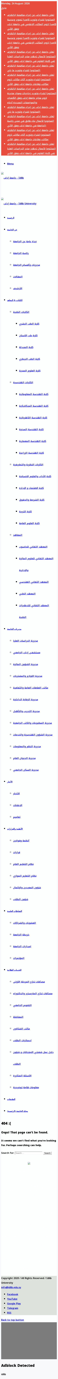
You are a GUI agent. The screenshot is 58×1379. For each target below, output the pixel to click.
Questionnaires (11, 1236)
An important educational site (28, 1212)
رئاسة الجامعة (21, 253)
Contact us (46, 1236)
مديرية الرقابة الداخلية (25, 699)
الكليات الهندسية (23, 382)
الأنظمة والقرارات (15, 829)
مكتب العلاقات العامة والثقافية (30, 687)
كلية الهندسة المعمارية (32, 441)
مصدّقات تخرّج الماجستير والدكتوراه (32, 993)
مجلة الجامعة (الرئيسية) (17, 1111)
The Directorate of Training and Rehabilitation (46, 1212)
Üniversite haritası (23, 1270)
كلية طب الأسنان (28, 335)
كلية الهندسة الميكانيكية (33, 406)
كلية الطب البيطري (29, 359)
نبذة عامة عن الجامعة (25, 241)
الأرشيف (17, 288)
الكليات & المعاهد (14, 300)
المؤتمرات (18, 958)
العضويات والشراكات (24, 923)
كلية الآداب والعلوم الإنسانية (35, 476)
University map (28, 1236)
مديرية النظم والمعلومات (27, 746)
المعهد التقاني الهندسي (34, 582)
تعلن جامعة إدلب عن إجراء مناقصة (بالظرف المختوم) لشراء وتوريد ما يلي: (30, 68)
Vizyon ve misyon (8, 1261)
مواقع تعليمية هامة (22, 1176)
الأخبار (9, 782)
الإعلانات (17, 805)
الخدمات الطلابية (14, 970)
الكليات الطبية (21, 312)
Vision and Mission (11, 1226)
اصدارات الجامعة (22, 946)
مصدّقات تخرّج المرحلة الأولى (29, 982)
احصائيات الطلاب (22, 1040)
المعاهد (17, 535)
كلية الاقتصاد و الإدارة (31, 488)
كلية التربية (25, 511)
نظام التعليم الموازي (24, 876)
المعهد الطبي (27, 593)
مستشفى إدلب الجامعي (26, 652)
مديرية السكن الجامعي (26, 770)
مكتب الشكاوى (21, 1028)
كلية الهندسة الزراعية (31, 453)
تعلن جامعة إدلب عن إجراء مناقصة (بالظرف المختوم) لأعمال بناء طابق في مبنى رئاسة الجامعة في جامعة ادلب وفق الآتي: (30, 121)
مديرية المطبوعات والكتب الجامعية (32, 723)
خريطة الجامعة (21, 934)
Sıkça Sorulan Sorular (23, 1261)
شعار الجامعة (49, 1188)
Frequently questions (28, 1226)
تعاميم (16, 817)
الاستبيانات (8, 1197)
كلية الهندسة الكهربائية (33, 417)
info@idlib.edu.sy (11, 1287)
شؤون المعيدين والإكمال (27, 887)
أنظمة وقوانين (21, 840)
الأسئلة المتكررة (22, 1075)
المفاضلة (18, 1017)
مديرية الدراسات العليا (25, 641)
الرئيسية (10, 218)
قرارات (16, 852)
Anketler (8, 1271)
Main (11, 1212)
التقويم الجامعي (22, 1005)
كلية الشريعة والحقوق (31, 500)
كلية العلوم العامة (29, 523)
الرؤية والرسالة (8, 1187)
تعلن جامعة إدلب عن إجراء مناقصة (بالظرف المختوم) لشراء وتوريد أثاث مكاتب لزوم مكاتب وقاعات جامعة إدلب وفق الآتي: (30, 79)
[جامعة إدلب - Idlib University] (14, 189)
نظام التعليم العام (23, 864)
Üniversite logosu (44, 1261)
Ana (8, 1249)
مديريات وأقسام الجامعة (26, 265)
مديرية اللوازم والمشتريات (27, 676)
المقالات (18, 276)
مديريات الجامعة (14, 629)
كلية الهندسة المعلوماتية (33, 394)
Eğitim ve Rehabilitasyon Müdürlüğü (44, 1249)
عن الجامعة (12, 230)
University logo (46, 1226)
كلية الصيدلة (26, 347)
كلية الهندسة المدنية (31, 429)
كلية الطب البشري (29, 323)
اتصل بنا (48, 1197)
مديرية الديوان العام (24, 758)
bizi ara (44, 1271)
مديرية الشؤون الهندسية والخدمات (32, 734)
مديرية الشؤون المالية (25, 664)
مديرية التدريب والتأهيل (26, 711)
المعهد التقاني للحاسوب (33, 546)
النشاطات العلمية (14, 911)
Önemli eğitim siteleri (23, 1249)
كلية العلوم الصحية (29, 370)
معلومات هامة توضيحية (26, 1087)
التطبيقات (11, 1099)
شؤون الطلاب (20, 899)
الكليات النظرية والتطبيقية (28, 464)
